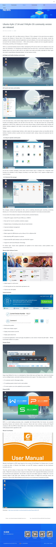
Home (4, 5)
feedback (51, 543)
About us (45, 543)
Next (40, 518)
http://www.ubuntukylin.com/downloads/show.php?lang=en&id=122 (23, 510)
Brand (48, 543)
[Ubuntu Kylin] (4, 2)
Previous (16, 518)
